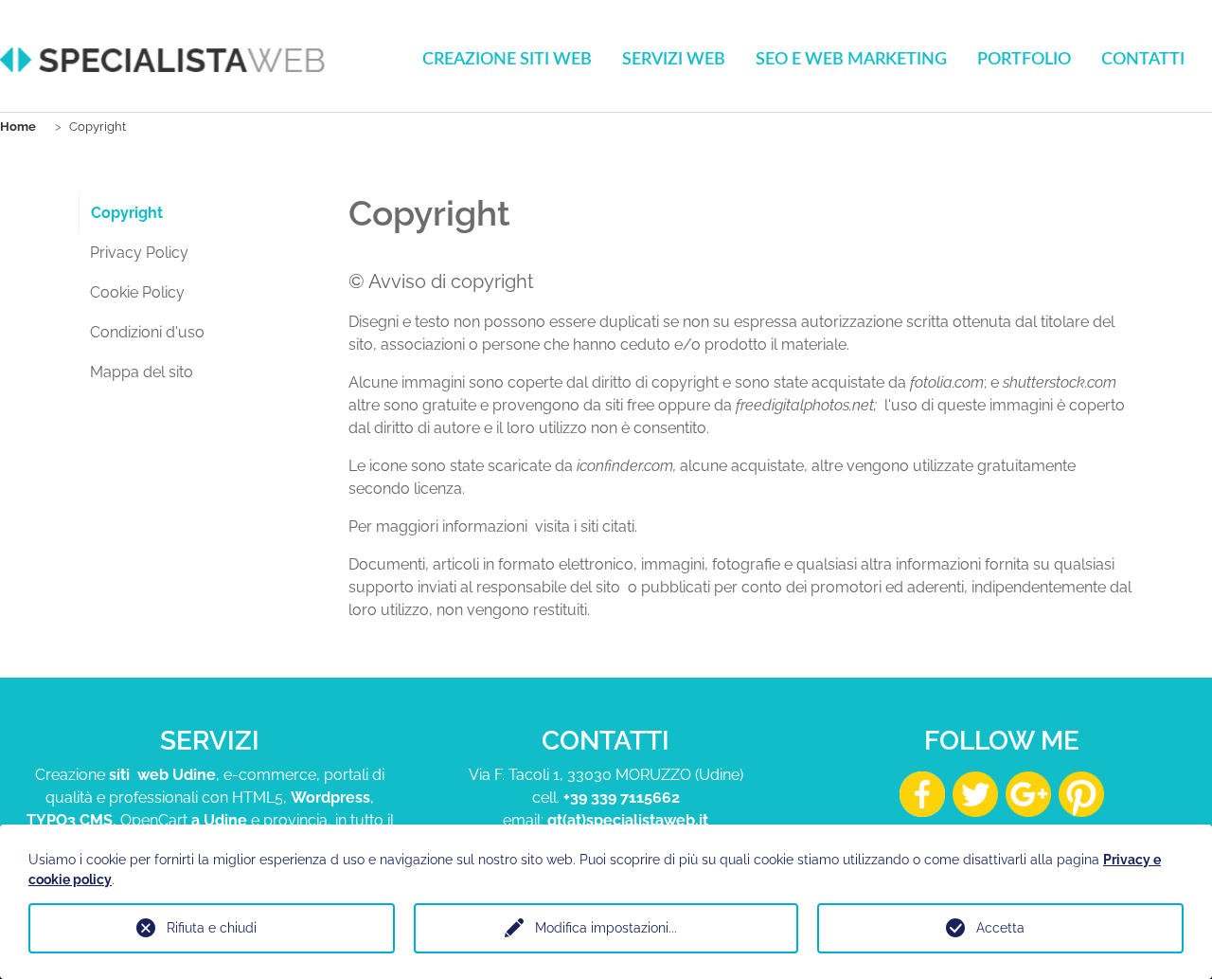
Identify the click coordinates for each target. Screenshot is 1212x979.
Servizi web (673, 59)
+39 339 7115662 (621, 798)
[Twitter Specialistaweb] (975, 793)
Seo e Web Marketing (851, 59)
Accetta (1000, 927)
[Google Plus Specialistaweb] (1028, 793)
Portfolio (1024, 59)
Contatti (1143, 59)
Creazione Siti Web (507, 59)
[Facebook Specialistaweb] (922, 793)
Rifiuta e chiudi (212, 927)
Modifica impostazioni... (606, 927)
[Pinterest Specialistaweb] (1081, 793)
